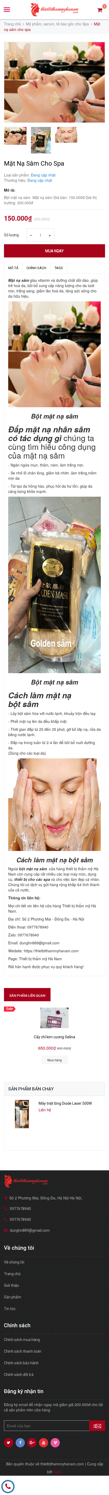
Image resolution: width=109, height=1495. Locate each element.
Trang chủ (12, 1274)
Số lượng (11, 235)
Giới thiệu (11, 1285)
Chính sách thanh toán (22, 1351)
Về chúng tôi (14, 1262)
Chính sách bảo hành (21, 1363)
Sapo (57, 1471)
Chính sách (36, 268)
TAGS (58, 268)
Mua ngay (54, 251)
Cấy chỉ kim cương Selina (54, 1037)
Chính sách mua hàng (22, 1340)
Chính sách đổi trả (19, 1374)
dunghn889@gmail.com (30, 1230)
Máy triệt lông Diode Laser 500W (65, 1103)
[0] (99, 9)
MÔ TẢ (13, 268)
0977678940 (20, 1209)
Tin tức (10, 1309)
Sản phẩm (12, 1297)
